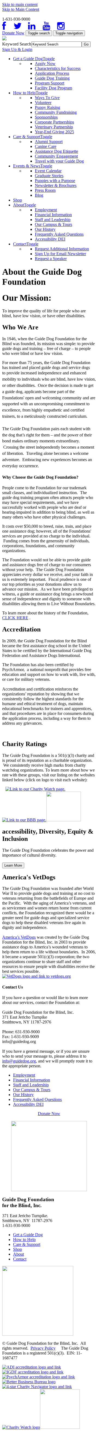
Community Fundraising (56, 112)
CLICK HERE (15, 617)
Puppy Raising (47, 107)
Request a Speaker (51, 258)
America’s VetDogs (19, 937)
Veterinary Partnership (54, 127)
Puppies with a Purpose (55, 180)
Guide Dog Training (52, 78)
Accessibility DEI (50, 239)
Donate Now (13, 33)
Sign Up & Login (17, 49)
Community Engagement (56, 156)
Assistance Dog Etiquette (56, 151)
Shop (17, 200)
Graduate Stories (49, 175)
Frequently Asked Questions (59, 234)
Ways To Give (47, 97)
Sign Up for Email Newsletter (60, 253)
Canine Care (45, 146)
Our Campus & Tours (53, 224)
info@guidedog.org (19, 1061)
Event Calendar (48, 171)
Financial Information (53, 214)
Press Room (45, 190)
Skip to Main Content (20, 9)
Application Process (52, 73)
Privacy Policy (43, 1348)
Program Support (49, 83)
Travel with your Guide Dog (59, 161)
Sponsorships (46, 117)
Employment (46, 210)
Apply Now (45, 63)
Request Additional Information (62, 249)
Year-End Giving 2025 (54, 131)
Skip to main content (20, 4)
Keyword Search (16, 44)
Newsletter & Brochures (55, 185)
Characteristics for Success (58, 68)
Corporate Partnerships (54, 122)
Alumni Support (49, 141)
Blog (39, 195)
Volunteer (43, 102)
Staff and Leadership (53, 219)
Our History (45, 229)
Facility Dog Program (53, 88)
